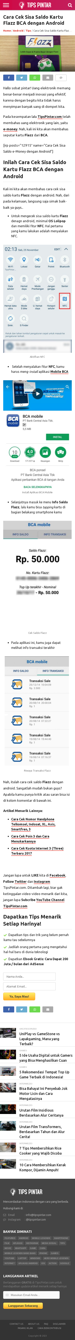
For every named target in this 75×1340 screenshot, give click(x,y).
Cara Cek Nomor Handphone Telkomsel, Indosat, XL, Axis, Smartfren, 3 (33, 824)
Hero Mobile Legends (56, 1258)
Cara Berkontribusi (49, 1328)
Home (7, 30)
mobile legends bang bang (20, 1253)
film (7, 1243)
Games (54, 1253)
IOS (43, 1263)
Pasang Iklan (25, 1328)
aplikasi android (28, 1263)
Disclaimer (59, 1324)
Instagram (32, 1243)
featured (10, 1238)
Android (18, 30)
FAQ (46, 1324)
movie (8, 1248)
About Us (33, 1324)
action (52, 1263)
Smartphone (61, 1238)
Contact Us (16, 1324)
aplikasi (17, 1243)
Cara (42, 1248)
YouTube (9, 1258)
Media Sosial (49, 1243)
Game (33, 1248)
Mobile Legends (41, 1238)
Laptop (22, 1258)
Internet (10, 1263)
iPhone (43, 1253)
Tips (28, 30)
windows (35, 1258)
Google (64, 1263)
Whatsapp (20, 1248)
